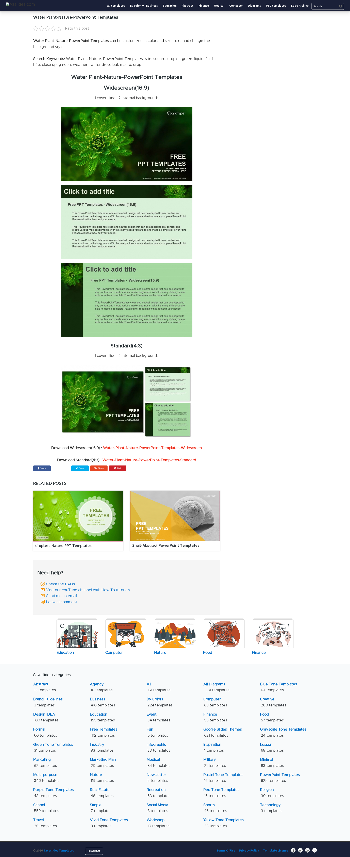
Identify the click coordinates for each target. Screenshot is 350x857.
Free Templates (103, 732)
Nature (102, 777)
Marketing (45, 762)
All (159, 687)
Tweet (81, 468)
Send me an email (61, 596)
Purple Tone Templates (53, 792)
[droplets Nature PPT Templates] (78, 516)
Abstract (44, 687)
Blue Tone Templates (278, 687)
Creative (273, 702)
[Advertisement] (279, 39)
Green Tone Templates (53, 747)
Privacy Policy (249, 850)
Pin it (119, 468)
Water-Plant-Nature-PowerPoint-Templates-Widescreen (152, 448)
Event (158, 717)
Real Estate (102, 792)
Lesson (272, 747)
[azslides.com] (20, 4)
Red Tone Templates (221, 792)
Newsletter (157, 777)
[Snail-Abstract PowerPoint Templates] (175, 516)
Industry (102, 747)
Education (102, 717)
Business (102, 702)
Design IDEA (46, 717)
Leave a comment (61, 602)
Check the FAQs (60, 584)
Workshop (158, 823)
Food (272, 717)
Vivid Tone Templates (109, 823)
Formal (45, 732)
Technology (271, 808)
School (46, 808)
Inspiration (213, 747)
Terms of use (226, 850)
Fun (157, 732)
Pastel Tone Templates (223, 777)
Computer (215, 702)
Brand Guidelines (48, 702)
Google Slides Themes (222, 732)
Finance (215, 717)
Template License (275, 850)
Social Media (157, 808)
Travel (45, 823)
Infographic (158, 747)
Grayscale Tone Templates (283, 732)
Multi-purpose (46, 777)
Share (43, 468)
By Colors (160, 702)
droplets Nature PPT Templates (63, 545)
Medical (158, 762)
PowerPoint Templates (280, 777)
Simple (100, 808)
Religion (272, 792)
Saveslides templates (58, 850)
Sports (215, 808)
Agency (101, 687)
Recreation (158, 792)
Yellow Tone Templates (223, 823)
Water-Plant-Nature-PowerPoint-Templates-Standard (149, 460)
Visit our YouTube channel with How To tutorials (88, 590)
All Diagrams (216, 687)
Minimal (272, 762)
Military (214, 762)
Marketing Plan (103, 762)
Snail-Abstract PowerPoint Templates (165, 545)
